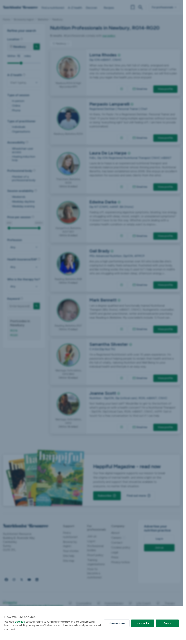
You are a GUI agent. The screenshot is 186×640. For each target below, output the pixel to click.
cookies (20, 621)
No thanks (142, 623)
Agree (167, 623)
